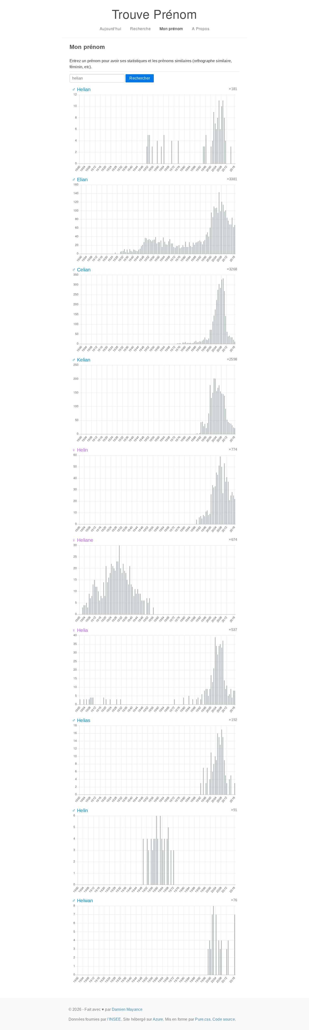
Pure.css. (203, 1019)
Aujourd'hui (110, 28)
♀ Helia (80, 630)
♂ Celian (81, 269)
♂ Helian (81, 89)
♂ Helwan (82, 900)
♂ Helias (81, 720)
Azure (158, 1019)
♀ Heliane (82, 540)
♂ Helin (80, 810)
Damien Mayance (127, 1009)
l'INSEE (114, 1019)
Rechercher (139, 78)
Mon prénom (171, 28)
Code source (223, 1019)
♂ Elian (80, 179)
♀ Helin (80, 450)
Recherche (140, 28)
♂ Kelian (81, 359)
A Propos (200, 28)
